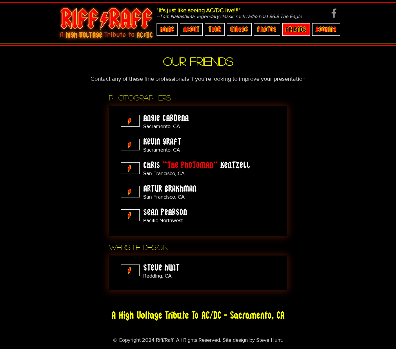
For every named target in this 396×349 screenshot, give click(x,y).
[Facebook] (334, 13)
